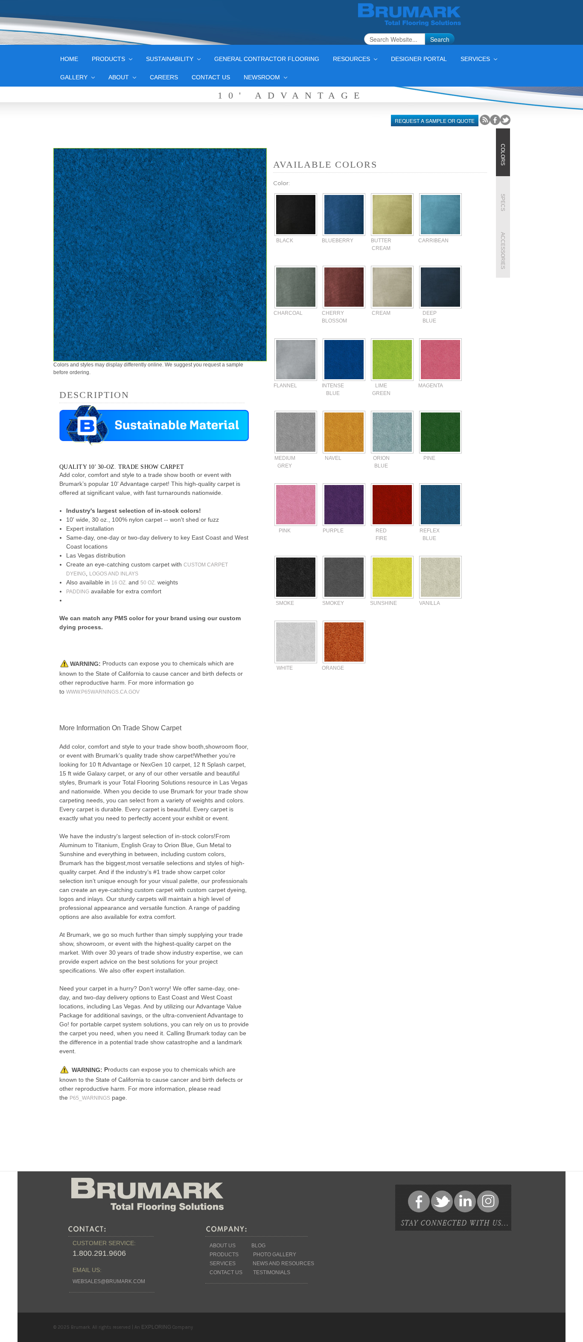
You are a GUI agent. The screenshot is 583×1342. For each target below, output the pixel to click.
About (119, 77)
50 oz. (148, 583)
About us (223, 1246)
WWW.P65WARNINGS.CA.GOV (103, 692)
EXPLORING (156, 1327)
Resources (352, 58)
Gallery (74, 77)
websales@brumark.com (109, 1281)
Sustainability (170, 58)
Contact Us (211, 77)
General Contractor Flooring (266, 58)
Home (69, 58)
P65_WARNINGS (90, 1098)
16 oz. (119, 583)
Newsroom (263, 77)
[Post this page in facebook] (495, 119)
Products (109, 58)
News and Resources (283, 1263)
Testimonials (271, 1272)
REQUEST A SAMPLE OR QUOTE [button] (435, 120)
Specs (503, 202)
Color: (281, 183)
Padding (77, 592)
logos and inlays (113, 574)
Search (439, 39)
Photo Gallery (274, 1255)
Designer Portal (419, 58)
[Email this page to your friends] (485, 119)
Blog (258, 1246)
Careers (164, 77)
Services (476, 58)
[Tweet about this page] (505, 119)
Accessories (503, 250)
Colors (503, 155)
